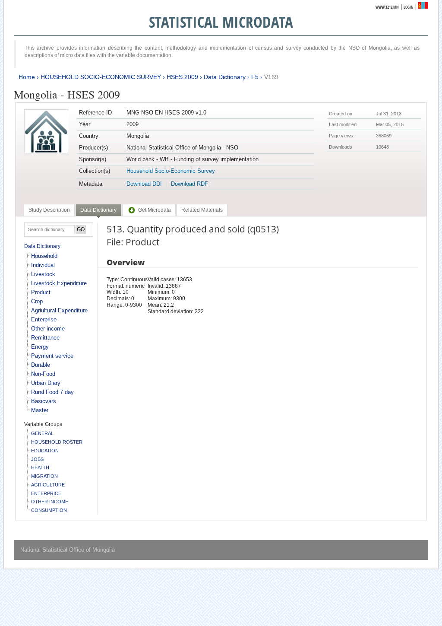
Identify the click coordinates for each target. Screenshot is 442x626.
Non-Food (43, 374)
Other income (48, 328)
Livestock (43, 274)
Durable (40, 365)
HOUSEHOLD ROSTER (56, 442)
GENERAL (42, 433)
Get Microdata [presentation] (154, 210)
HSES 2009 (182, 76)
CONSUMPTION (49, 510)
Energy (40, 346)
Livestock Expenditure (59, 283)
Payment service (52, 356)
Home (27, 76)
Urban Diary (45, 383)
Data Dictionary (225, 76)
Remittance (45, 337)
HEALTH (40, 467)
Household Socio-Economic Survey (170, 171)
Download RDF (189, 184)
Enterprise (44, 319)
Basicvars (43, 401)
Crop (37, 301)
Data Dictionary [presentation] (98, 210)
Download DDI (144, 184)
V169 (271, 76)
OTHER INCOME (49, 501)
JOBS (37, 459)
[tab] (49, 210)
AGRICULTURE (48, 484)
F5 (255, 76)
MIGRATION (44, 476)
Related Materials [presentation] (202, 210)
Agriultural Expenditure (59, 310)
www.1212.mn (387, 7)
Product (41, 292)
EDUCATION (45, 450)
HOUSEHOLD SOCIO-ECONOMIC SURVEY (101, 76)
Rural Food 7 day (52, 392)
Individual (43, 265)
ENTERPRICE (46, 493)
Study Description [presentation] (49, 210)
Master (39, 410)
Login (409, 7)
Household (44, 256)
